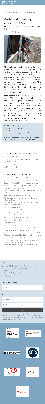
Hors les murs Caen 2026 (12, 220)
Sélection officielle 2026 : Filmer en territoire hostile (20, 180)
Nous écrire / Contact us (10, 274)
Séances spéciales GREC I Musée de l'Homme (19, 188)
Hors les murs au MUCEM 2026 (14, 223)
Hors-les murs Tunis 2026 (12, 207)
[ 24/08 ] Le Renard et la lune (12, 157)
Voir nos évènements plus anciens (15, 250)
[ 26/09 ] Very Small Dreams (12, 162)
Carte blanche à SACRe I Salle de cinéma (17, 237)
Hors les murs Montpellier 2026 (14, 212)
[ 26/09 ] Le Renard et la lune (12, 164)
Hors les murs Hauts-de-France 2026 (16, 217)
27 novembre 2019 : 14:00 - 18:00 (17, 12)
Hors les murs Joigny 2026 (13, 215)
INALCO (32, 12)
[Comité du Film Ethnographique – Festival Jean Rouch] (12, 2)
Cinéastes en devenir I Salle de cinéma (16, 230)
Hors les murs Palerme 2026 (13, 210)
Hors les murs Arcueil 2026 (13, 225)
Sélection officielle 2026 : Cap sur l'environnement (20, 186)
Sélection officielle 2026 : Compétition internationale (21, 183)
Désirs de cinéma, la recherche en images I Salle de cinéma (23, 228)
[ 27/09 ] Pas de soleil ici (11, 167)
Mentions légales (7, 276)
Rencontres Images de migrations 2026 (17, 195)
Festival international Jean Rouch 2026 (15, 178)
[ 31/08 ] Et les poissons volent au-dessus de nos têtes (21, 159)
